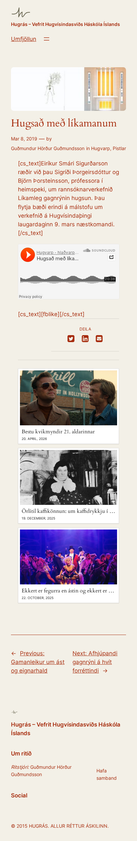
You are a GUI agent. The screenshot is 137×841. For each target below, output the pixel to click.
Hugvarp (100, 148)
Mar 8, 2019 (24, 138)
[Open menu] (47, 39)
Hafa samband (106, 774)
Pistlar (119, 148)
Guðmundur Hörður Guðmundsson (47, 148)
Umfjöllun (23, 39)
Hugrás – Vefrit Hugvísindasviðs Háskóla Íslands (65, 24)
